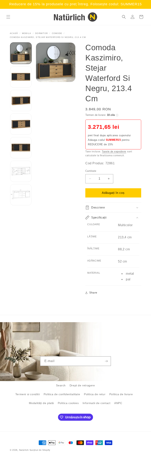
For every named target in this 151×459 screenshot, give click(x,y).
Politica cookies (68, 403)
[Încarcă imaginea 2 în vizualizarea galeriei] (20, 77)
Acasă (14, 33)
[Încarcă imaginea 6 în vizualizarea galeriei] (20, 171)
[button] (8, 17)
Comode (57, 33)
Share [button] (93, 292)
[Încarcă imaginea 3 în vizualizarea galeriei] (20, 100)
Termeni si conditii (27, 394)
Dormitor (41, 33)
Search (61, 385)
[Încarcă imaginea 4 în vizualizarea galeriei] (20, 124)
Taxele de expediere (114, 151)
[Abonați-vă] (106, 361)
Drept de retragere (82, 385)
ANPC (118, 403)
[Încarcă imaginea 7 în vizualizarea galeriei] (20, 194)
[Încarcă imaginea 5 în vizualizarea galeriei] (20, 147)
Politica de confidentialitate (62, 394)
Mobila (26, 33)
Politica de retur (94, 394)
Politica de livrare (121, 394)
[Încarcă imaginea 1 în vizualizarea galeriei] (20, 53)
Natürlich (24, 450)
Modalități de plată (41, 403)
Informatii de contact (96, 403)
